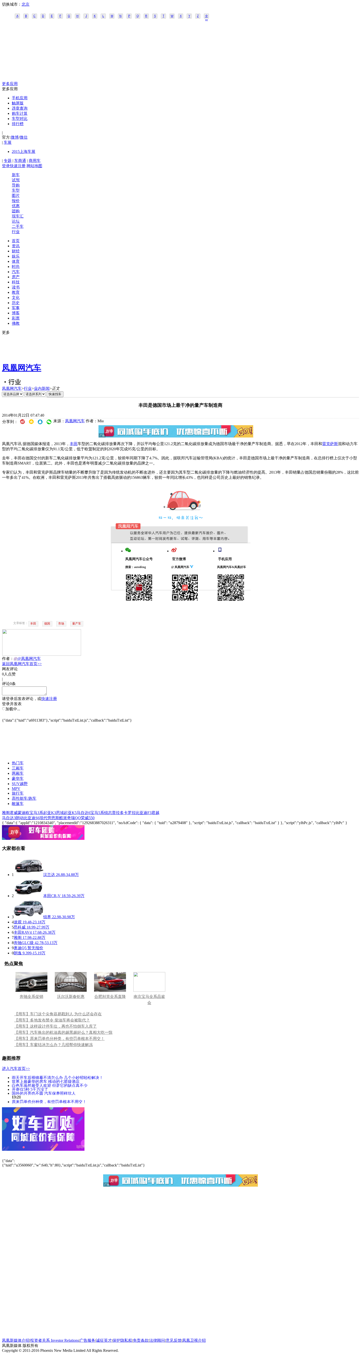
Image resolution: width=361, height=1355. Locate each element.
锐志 (108, 813)
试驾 (16, 180)
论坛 (16, 221)
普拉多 (118, 813)
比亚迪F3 (144, 813)
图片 (16, 195)
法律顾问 (157, 1340)
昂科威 (20, 927)
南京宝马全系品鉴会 (149, 999)
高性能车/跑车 (24, 798)
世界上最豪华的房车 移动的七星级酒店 (46, 1081)
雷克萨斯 (330, 444)
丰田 (74, 444)
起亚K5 (70, 813)
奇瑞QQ (74, 818)
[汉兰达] (28, 875)
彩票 (16, 318)
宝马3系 (36, 813)
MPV (16, 789)
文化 (16, 297)
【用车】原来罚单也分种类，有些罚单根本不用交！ (59, 1038)
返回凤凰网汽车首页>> (22, 664)
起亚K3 (49, 813)
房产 (16, 277)
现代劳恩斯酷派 (53, 818)
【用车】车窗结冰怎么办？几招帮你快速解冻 (53, 1045)
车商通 (20, 161)
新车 (16, 175)
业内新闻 (42, 388)
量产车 (76, 623)
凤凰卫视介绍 (194, 1340)
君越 (155, 813)
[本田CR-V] (28, 896)
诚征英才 (104, 1340)
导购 (16, 185)
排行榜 (18, 124)
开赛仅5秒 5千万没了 (30, 1089)
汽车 (16, 272)
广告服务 (87, 1340)
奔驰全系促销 (31, 996)
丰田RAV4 (23, 932)
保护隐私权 (122, 1340)
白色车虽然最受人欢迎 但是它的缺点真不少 (49, 1085)
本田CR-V (52, 896)
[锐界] (28, 917)
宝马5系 (97, 813)
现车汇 (18, 216)
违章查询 (20, 108)
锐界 (47, 917)
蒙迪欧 (23, 813)
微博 (15, 137)
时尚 (16, 266)
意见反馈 (173, 1340)
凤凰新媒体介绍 (15, 1340)
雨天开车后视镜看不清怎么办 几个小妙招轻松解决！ (57, 1077)
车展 (8, 142)
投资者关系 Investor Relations (54, 1340)
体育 (16, 261)
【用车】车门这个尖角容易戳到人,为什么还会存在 (58, 1014)
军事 (16, 308)
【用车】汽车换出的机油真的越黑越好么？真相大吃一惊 (63, 1032)
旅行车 (18, 793)
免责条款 (141, 1340)
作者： (8, 658)
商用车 (35, 161)
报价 (16, 201)
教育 (16, 292)
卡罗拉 (130, 813)
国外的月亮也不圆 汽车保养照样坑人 (44, 1093)
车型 (16, 190)
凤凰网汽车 (21, 367)
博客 (16, 313)
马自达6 (83, 813)
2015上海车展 (23, 151)
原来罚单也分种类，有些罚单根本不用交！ (49, 1101)
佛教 (16, 323)
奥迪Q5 (20, 948)
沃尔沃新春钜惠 (70, 996)
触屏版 (18, 103)
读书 (16, 287)
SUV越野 (20, 784)
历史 (16, 303)
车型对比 (20, 119)
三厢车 (18, 768)
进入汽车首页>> (16, 1068)
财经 (16, 251)
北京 (25, 4)
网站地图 (34, 166)
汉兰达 (49, 875)
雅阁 (6, 813)
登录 (6, 166)
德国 (47, 623)
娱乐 (16, 256)
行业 (16, 232)
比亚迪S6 (32, 818)
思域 (60, 813)
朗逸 (18, 953)
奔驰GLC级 (24, 943)
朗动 (20, 818)
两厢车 (18, 773)
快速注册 (18, 166)
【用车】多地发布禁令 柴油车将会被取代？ (52, 1020)
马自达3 (9, 818)
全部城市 (206, 16)
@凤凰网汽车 (29, 658)
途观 (18, 922)
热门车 (18, 763)
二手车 (18, 226)
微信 (24, 137)
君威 (14, 813)
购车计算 (20, 113)
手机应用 (20, 98)
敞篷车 (18, 803)
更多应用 (10, 84)
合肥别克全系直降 (110, 996)
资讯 (16, 246)
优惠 (16, 206)
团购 (16, 211)
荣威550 (88, 818)
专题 (8, 161)
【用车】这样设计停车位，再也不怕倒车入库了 (55, 1026)
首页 (16, 241)
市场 (61, 623)
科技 (16, 282)
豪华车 (18, 778)
